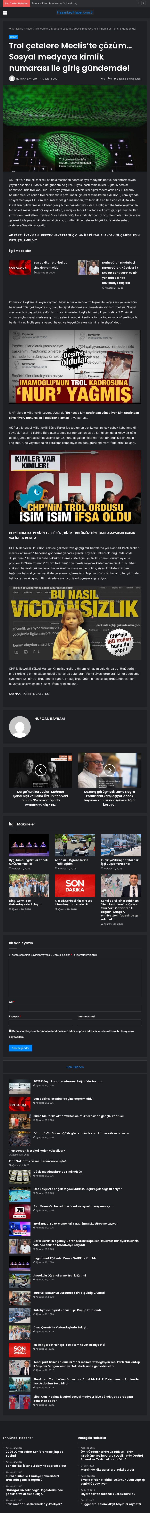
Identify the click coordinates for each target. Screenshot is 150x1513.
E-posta (15, 1016)
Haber (29, 28)
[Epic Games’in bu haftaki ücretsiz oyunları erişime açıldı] (19, 1211)
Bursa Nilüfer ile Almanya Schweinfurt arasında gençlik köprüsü (70, 3)
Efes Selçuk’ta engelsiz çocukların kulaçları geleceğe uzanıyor (77, 1189)
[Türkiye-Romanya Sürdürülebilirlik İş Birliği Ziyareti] (19, 1298)
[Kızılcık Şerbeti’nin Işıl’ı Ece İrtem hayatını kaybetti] (75, 885)
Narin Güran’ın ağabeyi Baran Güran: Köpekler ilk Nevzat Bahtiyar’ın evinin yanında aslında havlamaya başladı (120, 273)
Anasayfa (17, 28)
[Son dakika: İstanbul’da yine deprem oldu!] (20, 267)
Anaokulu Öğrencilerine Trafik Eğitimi (71, 862)
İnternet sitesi (86, 1016)
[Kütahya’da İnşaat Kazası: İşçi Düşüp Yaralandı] (121, 845)
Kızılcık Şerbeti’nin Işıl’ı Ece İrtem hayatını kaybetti (73, 902)
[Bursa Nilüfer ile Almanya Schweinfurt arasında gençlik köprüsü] (19, 1121)
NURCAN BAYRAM (26, 78)
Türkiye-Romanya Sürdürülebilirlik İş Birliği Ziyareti (69, 1293)
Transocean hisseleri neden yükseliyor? (37, 1151)
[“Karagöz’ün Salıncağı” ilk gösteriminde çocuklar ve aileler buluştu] (19, 1138)
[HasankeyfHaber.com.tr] (75, 12)
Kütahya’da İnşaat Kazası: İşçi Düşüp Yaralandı (120, 862)
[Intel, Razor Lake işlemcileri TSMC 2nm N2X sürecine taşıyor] (19, 1229)
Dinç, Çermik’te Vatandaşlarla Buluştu (25, 902)
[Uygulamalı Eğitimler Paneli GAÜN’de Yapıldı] (29, 845)
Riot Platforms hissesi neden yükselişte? (37, 1161)
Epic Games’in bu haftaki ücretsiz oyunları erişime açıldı (73, 1206)
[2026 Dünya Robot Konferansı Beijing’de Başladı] (19, 1086)
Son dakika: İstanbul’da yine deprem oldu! (63, 1099)
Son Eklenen (75, 1067)
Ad (11, 1001)
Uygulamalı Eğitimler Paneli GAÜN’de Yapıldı (28, 862)
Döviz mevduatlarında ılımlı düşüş (57, 1172)
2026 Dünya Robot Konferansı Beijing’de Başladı (67, 1081)
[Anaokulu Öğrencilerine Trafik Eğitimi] (75, 845)
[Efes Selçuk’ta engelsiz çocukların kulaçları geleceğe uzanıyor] (19, 1194)
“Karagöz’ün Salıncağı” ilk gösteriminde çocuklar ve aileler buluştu (81, 1133)
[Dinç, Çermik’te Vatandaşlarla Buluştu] (29, 885)
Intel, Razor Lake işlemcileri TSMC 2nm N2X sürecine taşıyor (75, 1224)
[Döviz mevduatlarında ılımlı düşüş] (19, 1177)
